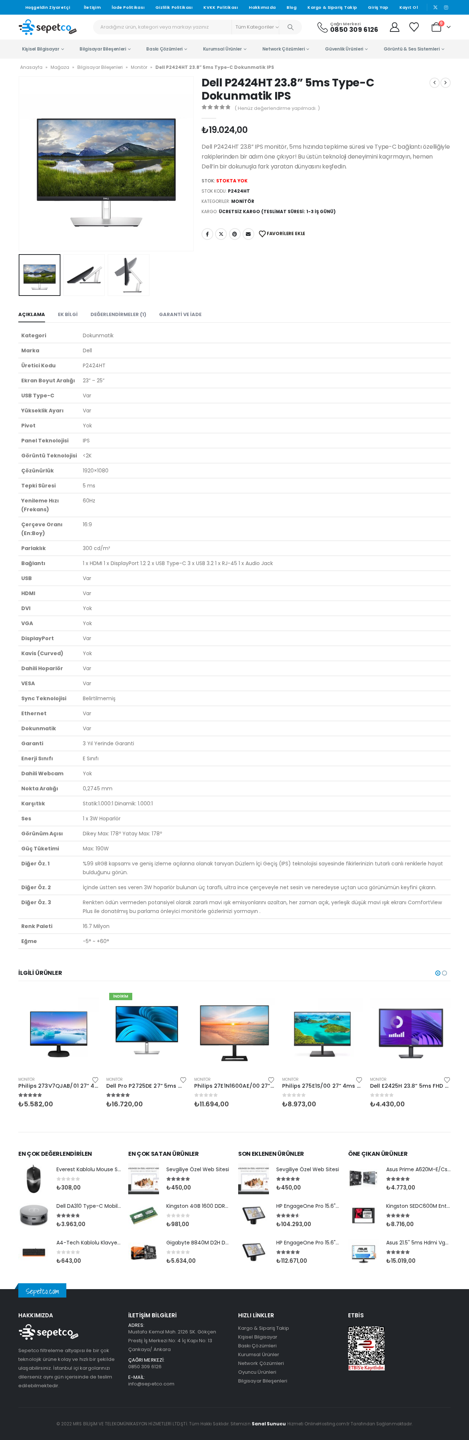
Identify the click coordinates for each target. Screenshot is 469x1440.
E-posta (248, 234)
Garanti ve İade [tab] (180, 314)
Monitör (139, 67)
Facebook (207, 234)
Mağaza (60, 67)
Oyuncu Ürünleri (257, 1372)
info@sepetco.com (151, 1383)
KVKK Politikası (220, 7)
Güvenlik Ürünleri (344, 49)
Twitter (221, 234)
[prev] (434, 83)
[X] (435, 7)
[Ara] (290, 27)
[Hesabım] (394, 27)
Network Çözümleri (283, 49)
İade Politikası (128, 7)
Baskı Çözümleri (164, 49)
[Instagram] (446, 7)
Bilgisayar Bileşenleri (103, 49)
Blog (291, 7)
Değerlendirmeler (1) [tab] (118, 314)
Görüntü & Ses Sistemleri (412, 49)
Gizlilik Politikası (173, 7)
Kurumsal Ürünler (222, 49)
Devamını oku (86, 1002)
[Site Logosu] (47, 27)
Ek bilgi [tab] (68, 314)
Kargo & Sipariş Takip (332, 7)
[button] (20, 163)
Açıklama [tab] (31, 314)
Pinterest (235, 234)
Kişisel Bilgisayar (40, 49)
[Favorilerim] (415, 27)
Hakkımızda (262, 7)
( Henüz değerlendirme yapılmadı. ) (277, 108)
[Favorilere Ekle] (95, 1079)
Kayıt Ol (408, 7)
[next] (445, 83)
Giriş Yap (378, 7)
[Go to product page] (58, 1030)
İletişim (92, 7)
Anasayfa (31, 67)
